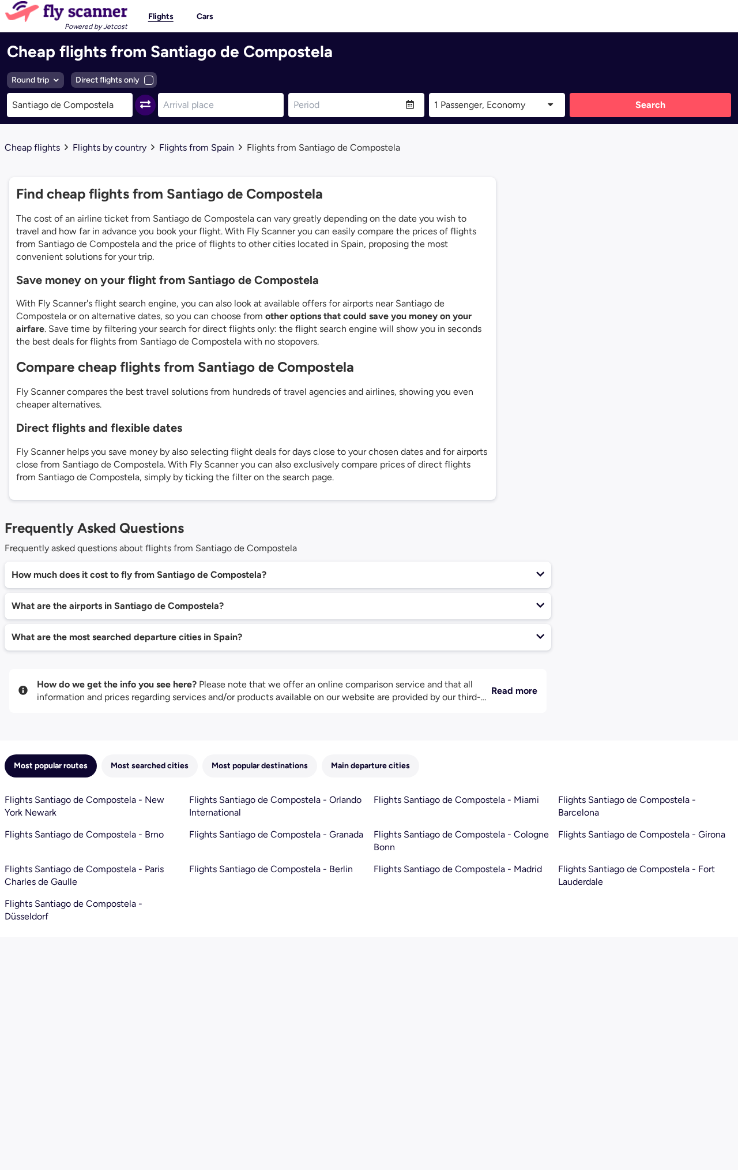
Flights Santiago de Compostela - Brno (84, 834)
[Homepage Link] (66, 11)
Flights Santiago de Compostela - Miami (456, 799)
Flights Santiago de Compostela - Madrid (458, 869)
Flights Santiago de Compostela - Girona (641, 834)
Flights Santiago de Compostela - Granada (276, 834)
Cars (205, 16)
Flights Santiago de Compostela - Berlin (271, 869)
